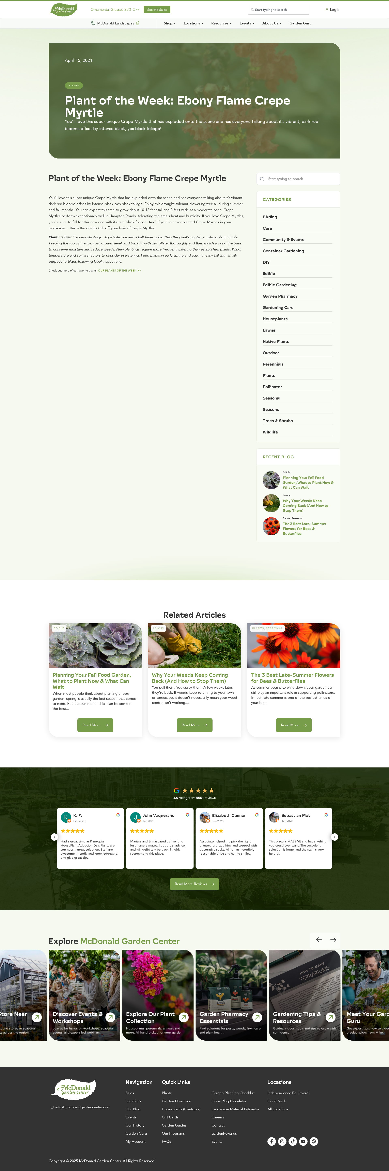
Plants (167, 1093)
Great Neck (276, 1101)
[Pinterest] (314, 1141)
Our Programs (173, 1133)
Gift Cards (170, 1117)
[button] (54, 837)
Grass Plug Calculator (229, 1101)
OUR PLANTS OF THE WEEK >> (119, 271)
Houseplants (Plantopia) (181, 1109)
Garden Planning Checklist (233, 1093)
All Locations (277, 1109)
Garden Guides (174, 1125)
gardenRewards (224, 1133)
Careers (218, 1117)
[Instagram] (282, 1141)
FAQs (166, 1141)
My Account (135, 1141)
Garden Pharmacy (176, 1101)
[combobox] (278, 10)
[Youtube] (303, 1141)
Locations (133, 1101)
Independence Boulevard (288, 1093)
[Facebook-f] (271, 1141)
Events (131, 1117)
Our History (135, 1125)
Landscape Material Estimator (235, 1109)
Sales (130, 1093)
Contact (218, 1125)
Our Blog (133, 1109)
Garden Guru (136, 1133)
